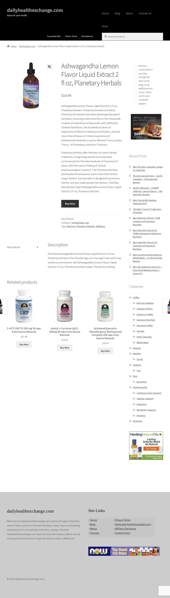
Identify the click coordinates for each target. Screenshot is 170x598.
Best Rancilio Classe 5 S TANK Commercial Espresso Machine (147, 233)
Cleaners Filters (145, 308)
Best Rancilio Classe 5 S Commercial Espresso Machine (145, 246)
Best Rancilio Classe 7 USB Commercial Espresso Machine (146, 221)
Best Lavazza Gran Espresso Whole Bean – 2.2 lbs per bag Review (147, 258)
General (137, 348)
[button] (49, 66)
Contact (94, 533)
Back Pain (142, 381)
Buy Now (70, 203)
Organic (137, 364)
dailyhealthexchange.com (35, 10)
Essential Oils (54, 36)
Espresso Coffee (145, 314)
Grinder (140, 331)
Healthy (137, 353)
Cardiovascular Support (149, 392)
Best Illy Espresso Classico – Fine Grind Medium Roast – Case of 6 (147, 270)
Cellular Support (145, 398)
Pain (135, 376)
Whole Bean (143, 342)
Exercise (71, 226)
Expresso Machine (146, 319)
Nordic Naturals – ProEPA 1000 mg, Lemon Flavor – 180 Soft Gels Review (147, 191)
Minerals (141, 415)
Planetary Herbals (85, 226)
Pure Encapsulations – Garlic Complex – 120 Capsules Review (148, 179)
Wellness (100, 226)
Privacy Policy (122, 520)
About (129, 13)
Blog (117, 13)
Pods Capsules (144, 336)
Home (105, 13)
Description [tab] (13, 247)
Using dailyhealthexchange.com (133, 524)
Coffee (136, 297)
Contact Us (145, 13)
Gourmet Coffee (145, 325)
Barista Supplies (145, 303)
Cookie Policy (122, 533)
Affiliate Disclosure (125, 528)
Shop (105, 26)
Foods (140, 359)
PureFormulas (140, 387)
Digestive (141, 404)
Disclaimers (87, 36)
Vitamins (137, 421)
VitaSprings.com (27, 46)
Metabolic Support (146, 409)
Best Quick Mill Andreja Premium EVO (145, 202)
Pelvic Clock (71, 36)
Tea (138, 370)
